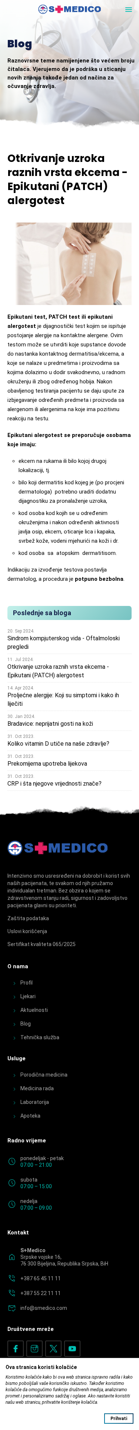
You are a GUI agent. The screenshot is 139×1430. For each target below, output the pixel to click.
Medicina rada (37, 1088)
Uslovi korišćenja (27, 931)
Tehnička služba (39, 1037)
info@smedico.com (43, 1308)
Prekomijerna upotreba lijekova (47, 763)
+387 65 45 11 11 (40, 1278)
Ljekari (28, 996)
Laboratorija (34, 1102)
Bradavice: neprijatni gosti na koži (50, 723)
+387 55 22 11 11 (40, 1293)
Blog (25, 1024)
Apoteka (30, 1116)
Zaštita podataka (28, 918)
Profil (26, 983)
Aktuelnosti (34, 1010)
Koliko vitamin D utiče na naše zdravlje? (58, 743)
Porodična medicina (43, 1075)
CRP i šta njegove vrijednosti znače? (54, 783)
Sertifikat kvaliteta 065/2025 (41, 944)
